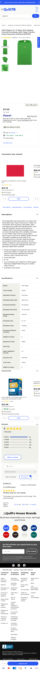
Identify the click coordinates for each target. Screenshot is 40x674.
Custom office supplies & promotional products (15, 606)
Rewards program (14, 584)
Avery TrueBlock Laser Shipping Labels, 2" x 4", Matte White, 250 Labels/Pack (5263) (14, 398)
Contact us (4, 623)
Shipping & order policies (4, 605)
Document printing (14, 612)
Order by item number (25, 593)
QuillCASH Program (14, 588)
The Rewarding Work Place (34, 588)
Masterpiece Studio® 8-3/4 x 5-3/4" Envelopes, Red (14, 181)
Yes (17, 504)
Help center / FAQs (5, 600)
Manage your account (5, 588)
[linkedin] (18, 565)
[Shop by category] (2, 9)
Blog (32, 583)
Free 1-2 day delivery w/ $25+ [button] (11, 413)
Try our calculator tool (24, 120)
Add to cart (23, 664)
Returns (3, 585)
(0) (30, 440)
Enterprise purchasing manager (14, 618)
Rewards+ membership (15, 579)
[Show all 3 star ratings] (19, 442)
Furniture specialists (14, 624)
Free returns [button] (10, 138)
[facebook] (24, 565)
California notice (33, 659)
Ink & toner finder (24, 585)
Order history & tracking (4, 580)
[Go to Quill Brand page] (6, 528)
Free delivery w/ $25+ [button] (9, 194)
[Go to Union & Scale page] (24, 535)
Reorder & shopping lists (24, 580)
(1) (30, 437)
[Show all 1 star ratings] (18, 447)
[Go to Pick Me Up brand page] (24, 528)
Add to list (8, 143)
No (25, 504)
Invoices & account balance (4, 594)
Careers (33, 592)
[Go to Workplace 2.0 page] (33, 535)
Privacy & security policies (4, 618)
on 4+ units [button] (12, 409)
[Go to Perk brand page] (33, 528)
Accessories (27, 207)
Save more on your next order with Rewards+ (20, 2)
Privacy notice (21, 659)
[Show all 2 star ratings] (19, 444)
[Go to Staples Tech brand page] (15, 535)
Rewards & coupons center (24, 599)
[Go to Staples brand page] (6, 535)
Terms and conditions (18, 556)
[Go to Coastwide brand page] (15, 528)
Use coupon (31, 551)
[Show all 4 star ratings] (19, 439)
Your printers (25, 589)
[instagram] (13, 565)
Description (7, 207)
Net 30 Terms (13, 598)
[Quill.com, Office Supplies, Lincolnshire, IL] (7, 647)
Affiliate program (13, 638)
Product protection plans (14, 629)
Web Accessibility (35, 596)
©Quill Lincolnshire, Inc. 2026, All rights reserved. (15, 653)
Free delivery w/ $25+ (13, 127)
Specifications (17, 207)
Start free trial (32, 116)
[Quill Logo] (9, 9)
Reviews (36, 207)
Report (34, 504)
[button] (39, 2)
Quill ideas (14, 634)
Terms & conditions (8, 659)
